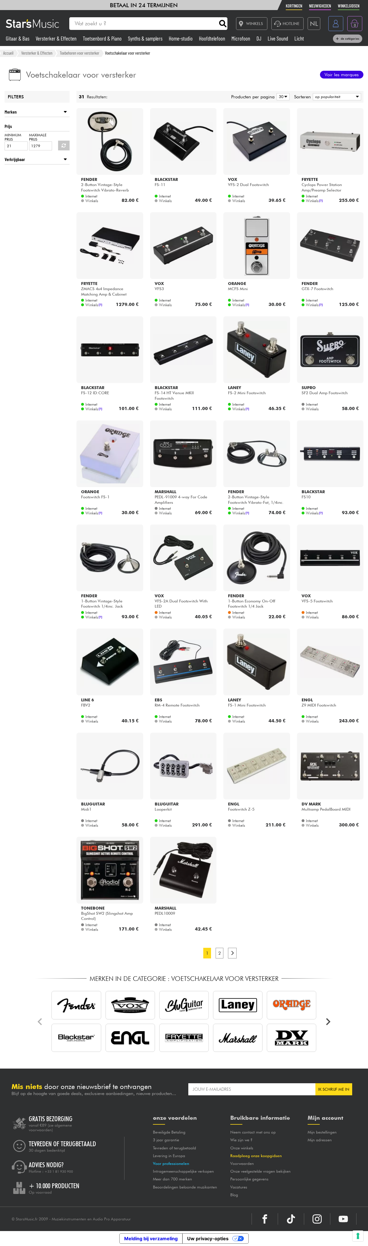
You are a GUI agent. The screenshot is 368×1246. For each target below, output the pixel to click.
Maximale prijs (38, 137)
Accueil (8, 52)
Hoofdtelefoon (212, 38)
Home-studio (181, 38)
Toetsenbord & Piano (103, 38)
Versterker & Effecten (57, 38)
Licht (299, 38)
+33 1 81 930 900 (59, 1172)
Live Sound (278, 38)
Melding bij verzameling (151, 1238)
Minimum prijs (13, 137)
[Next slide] (328, 1021)
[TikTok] (291, 1219)
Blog (234, 1195)
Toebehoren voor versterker (79, 52)
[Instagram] (317, 1219)
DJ (259, 38)
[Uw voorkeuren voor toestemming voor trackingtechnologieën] (357, 1235)
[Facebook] (265, 1219)
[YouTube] (343, 1219)
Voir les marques (342, 74)
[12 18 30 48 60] (282, 96)
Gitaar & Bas (18, 38)
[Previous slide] (40, 1021)
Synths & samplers (146, 38)
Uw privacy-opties (208, 1238)
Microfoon (241, 38)
